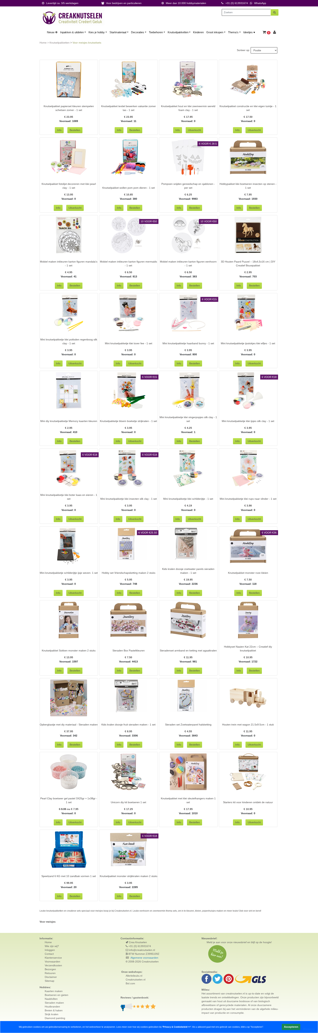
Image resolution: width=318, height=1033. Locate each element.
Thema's (233, 32)
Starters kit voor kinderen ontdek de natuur (248, 802)
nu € (68, 809)
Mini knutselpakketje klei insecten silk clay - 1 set (128, 498)
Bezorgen (50, 969)
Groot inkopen (214, 32)
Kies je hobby (97, 32)
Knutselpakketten (178, 32)
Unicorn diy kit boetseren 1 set (128, 802)
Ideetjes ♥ (249, 32)
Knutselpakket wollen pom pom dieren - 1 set (128, 187)
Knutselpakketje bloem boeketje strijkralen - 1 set (128, 421)
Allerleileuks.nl (134, 975)
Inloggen (50, 949)
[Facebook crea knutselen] (207, 978)
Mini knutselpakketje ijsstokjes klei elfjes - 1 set (248, 343)
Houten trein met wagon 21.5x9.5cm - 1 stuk (248, 724)
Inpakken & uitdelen (72, 32)
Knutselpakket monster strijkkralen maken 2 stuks (128, 876)
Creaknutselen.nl (135, 979)
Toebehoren (156, 32)
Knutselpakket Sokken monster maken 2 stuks (69, 650)
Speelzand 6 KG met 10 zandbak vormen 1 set (68, 876)
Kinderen (198, 32)
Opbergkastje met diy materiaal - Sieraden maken (69, 724)
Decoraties (137, 32)
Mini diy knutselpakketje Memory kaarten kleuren (68, 421)
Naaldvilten (51, 998)
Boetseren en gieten (56, 995)
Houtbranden (52, 1006)
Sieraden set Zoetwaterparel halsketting (188, 724)
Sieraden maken (54, 1002)
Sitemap (49, 980)
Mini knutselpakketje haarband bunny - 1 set (188, 343)
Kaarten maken (54, 991)
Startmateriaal (117, 32)
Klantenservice (53, 957)
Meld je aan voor (216, 942)
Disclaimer (51, 976)
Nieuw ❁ (52, 32)
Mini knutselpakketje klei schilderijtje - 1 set (188, 498)
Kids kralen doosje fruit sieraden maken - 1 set (128, 724)
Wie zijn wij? (52, 946)
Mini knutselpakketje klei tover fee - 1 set (128, 343)
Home (43, 42)
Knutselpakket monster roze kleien (248, 572)
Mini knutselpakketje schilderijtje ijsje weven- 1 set (69, 572)
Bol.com (130, 983)
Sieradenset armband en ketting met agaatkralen (188, 650)
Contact (49, 953)
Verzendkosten (53, 965)
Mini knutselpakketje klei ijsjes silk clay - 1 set (248, 421)
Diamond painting (55, 1018)
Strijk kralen (51, 1014)
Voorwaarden (52, 961)
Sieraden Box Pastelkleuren (128, 650)
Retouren (50, 973)
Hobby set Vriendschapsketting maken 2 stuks (128, 572)
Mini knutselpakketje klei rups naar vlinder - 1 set (248, 498)
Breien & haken (54, 1010)
